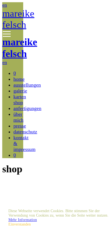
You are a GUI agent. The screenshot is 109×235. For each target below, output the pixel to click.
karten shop (19, 99)
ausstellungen (27, 85)
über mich (18, 117)
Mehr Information (22, 220)
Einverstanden (19, 224)
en (4, 5)
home (19, 79)
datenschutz (25, 131)
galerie (20, 91)
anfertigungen (27, 108)
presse (19, 126)
